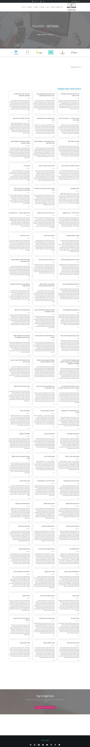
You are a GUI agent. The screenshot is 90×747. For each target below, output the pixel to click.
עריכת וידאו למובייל (25, 235)
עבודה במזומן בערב (25, 643)
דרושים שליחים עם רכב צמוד (71, 571)
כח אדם (48, 7)
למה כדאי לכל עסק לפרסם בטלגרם (70, 259)
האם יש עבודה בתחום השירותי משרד (69, 335)
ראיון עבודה (52, 7)
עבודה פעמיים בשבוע (24, 549)
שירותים (24, 7)
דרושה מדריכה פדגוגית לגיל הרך (21, 571)
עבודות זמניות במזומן (49, 503)
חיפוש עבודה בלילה (25, 410)
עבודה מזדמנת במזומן (49, 643)
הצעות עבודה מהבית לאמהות (47, 618)
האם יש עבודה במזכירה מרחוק (47, 165)
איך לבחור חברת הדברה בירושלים (46, 213)
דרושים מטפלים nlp (74, 711)
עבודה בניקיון (76, 595)
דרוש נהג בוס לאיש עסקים (72, 503)
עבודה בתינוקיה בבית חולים (47, 595)
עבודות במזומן (26, 595)
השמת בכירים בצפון (25, 433)
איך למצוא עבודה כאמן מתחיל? (71, 310)
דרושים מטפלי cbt (74, 549)
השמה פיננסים (30, 7)
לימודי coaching (74, 188)
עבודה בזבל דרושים (25, 481)
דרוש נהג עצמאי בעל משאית (47, 665)
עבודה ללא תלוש (75, 665)
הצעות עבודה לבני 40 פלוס (72, 456)
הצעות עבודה (36, 7)
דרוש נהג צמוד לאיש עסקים (23, 711)
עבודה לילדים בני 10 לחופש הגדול (46, 481)
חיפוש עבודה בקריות (49, 433)
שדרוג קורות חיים (57, 7)
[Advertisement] (45, 77)
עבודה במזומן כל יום (74, 735)
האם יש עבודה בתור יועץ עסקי (22, 310)
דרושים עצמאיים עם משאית (22, 503)
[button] (11, 52)
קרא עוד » (78, 111)
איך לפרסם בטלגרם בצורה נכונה (71, 284)
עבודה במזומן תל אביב (24, 665)
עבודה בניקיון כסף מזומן (73, 643)
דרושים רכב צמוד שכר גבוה (48, 410)
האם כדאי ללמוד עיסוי (73, 141)
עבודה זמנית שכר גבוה (24, 526)
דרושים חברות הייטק (49, 235)
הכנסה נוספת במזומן (24, 688)
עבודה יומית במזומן (50, 571)
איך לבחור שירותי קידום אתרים (47, 259)
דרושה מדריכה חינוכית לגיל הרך (46, 688)
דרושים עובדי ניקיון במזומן (72, 688)
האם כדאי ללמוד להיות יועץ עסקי (21, 118)
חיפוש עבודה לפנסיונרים (73, 433)
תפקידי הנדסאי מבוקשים (73, 235)
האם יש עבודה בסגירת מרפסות (22, 386)
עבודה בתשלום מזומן (49, 735)
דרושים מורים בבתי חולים (72, 526)
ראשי (61, 7)
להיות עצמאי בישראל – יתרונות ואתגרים (19, 213)
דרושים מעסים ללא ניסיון (48, 526)
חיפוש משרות (42, 7)
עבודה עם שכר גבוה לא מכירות (47, 549)
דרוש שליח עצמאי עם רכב (48, 711)
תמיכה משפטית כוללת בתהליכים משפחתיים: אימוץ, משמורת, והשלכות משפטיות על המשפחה (69, 361)
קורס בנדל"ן (27, 165)
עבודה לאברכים (75, 618)
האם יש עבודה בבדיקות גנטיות (71, 481)
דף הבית (80, 67)
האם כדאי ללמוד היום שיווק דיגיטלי (70, 165)
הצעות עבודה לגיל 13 (49, 456)
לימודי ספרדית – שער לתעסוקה (71, 213)
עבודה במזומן (26, 735)
